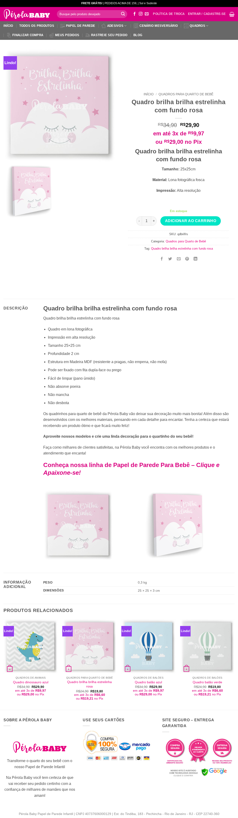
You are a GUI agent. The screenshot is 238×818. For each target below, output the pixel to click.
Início (8, 25)
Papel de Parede (80, 25)
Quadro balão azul (148, 682)
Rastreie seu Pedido (109, 35)
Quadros (197, 25)
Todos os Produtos (36, 25)
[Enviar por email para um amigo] (178, 259)
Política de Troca (169, 14)
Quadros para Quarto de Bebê (186, 94)
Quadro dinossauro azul (30, 682)
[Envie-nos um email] (147, 14)
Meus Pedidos (67, 35)
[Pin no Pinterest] (187, 259)
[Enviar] (123, 14)
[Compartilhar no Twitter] (170, 259)
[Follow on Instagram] (140, 14)
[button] (232, 14)
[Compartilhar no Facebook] (162, 259)
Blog (137, 35)
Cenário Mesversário (158, 25)
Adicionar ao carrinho (190, 221)
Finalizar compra (27, 35)
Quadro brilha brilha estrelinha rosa (89, 684)
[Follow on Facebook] (134, 14)
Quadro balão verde (207, 682)
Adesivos (115, 25)
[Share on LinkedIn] (195, 259)
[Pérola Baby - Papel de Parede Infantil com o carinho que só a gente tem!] (26, 14)
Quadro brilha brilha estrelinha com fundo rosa (182, 248)
